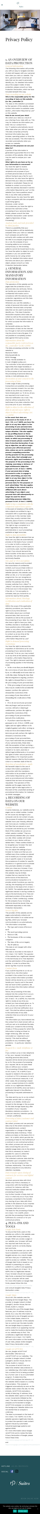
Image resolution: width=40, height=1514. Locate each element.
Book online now (30, 1499)
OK (15, 1511)
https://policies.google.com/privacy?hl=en (19, 1292)
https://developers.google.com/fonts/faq (18, 1285)
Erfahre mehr (23, 1511)
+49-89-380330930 (19, 1466)
